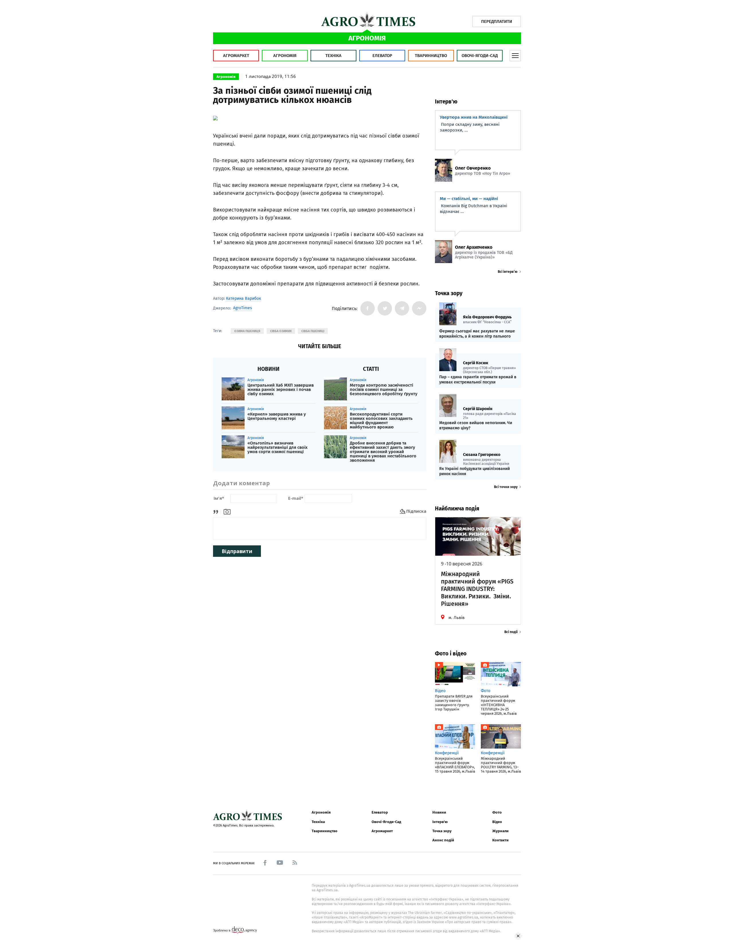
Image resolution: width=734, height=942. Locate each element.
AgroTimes (242, 308)
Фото (497, 812)
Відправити (237, 551)
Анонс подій (443, 840)
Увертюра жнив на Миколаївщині (473, 117)
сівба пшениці (312, 331)
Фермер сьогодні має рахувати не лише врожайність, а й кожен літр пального (477, 334)
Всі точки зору (506, 487)
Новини (439, 812)
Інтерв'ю (440, 822)
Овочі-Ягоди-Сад (480, 55)
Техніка (333, 55)
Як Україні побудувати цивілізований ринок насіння (474, 471)
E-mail (295, 498)
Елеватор (382, 55)
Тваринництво (431, 55)
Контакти (500, 840)
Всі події (511, 632)
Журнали (500, 831)
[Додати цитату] (217, 511)
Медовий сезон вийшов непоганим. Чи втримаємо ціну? (475, 425)
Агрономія (284, 55)
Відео (497, 822)
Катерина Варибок (243, 298)
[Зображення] (227, 511)
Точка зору (442, 831)
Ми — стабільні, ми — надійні (469, 198)
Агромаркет (236, 55)
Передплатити (496, 21)
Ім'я (219, 498)
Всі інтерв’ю (508, 271)
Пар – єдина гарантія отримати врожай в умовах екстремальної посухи (477, 380)
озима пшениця (247, 331)
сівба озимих (281, 331)
